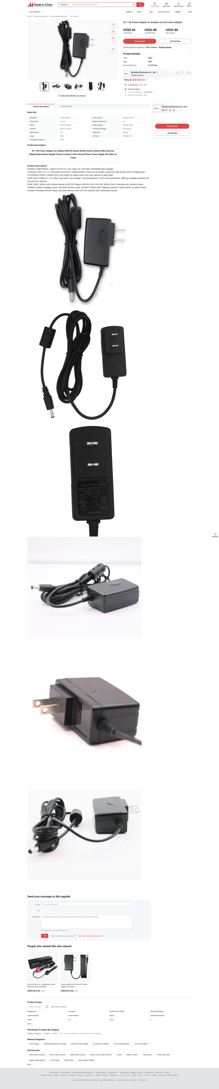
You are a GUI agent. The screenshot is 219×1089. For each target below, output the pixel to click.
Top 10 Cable (54, 1060)
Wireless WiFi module (117, 1011)
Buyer (139, 12)
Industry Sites (124, 1072)
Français (79, 1075)
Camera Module (33, 1015)
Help (151, 12)
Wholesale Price (113, 1072)
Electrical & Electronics (40, 16)
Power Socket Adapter (121, 1044)
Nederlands (113, 1075)
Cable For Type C (132, 1055)
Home (29, 16)
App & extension (163, 12)
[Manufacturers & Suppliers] (39, 4)
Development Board (157, 1015)
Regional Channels (136, 1072)
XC (69, 1019)
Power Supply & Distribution (58, 16)
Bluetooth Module (157, 1011)
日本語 (134, 1075)
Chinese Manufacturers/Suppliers (82, 1072)
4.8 (163, 110)
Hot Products (54, 1072)
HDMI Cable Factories (77, 1055)
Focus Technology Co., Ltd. (94, 1080)
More (29, 1064)
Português (71, 1075)
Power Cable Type (163, 1055)
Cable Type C (147, 1055)
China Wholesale (100, 1072)
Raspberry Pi (31, 1011)
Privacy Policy (143, 1080)
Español (63, 1075)
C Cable (119, 1055)
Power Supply (34, 1044)
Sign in (189, 6)
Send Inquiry (140, 41)
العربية (122, 1075)
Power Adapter (74, 16)
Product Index (149, 1072)
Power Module (73, 1015)
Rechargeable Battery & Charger (55, 1044)
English (56, 1075)
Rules (190, 12)
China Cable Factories (37, 1055)
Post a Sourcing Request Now (91, 936)
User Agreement (122, 1080)
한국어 (128, 1075)
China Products (65, 1072)
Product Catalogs (59, 1007)
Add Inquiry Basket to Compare (73, 95)
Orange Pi (71, 1011)
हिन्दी (140, 1075)
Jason (29, 1019)
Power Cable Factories (57, 1055)
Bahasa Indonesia (172, 1075)
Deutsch (105, 1075)
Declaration (133, 1080)
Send (44, 936)
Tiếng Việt (161, 1075)
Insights (167, 1072)
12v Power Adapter (141, 1044)
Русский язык (89, 1075)
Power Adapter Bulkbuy (86, 1060)
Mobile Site (159, 1072)
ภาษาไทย (147, 1075)
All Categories (35, 12)
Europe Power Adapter (101, 1044)
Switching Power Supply (79, 1044)
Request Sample (165, 47)
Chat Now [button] (176, 41)
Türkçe (154, 1075)
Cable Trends (68, 1060)
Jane (111, 1019)
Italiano (98, 1075)
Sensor (112, 1015)
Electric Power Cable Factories (100, 1055)
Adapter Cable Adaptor (37, 1060)
